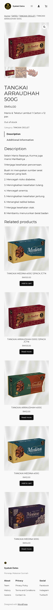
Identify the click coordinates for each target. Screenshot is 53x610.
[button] (44, 27)
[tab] (26, 134)
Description (13, 134)
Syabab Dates (19, 6)
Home (7, 16)
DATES (15, 16)
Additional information (20, 140)
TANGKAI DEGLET (27, 16)
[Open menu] (31, 6)
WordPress (22, 604)
